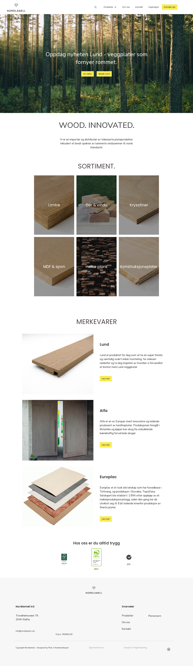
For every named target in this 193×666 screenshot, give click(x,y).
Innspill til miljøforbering (135, 647)
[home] (16, 7)
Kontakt (139, 7)
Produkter (127, 615)
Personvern (154, 616)
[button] (110, 7)
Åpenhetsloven (96, 647)
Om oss (126, 7)
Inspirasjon (154, 7)
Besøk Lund (104, 73)
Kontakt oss (169, 7)
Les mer (106, 378)
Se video (87, 73)
